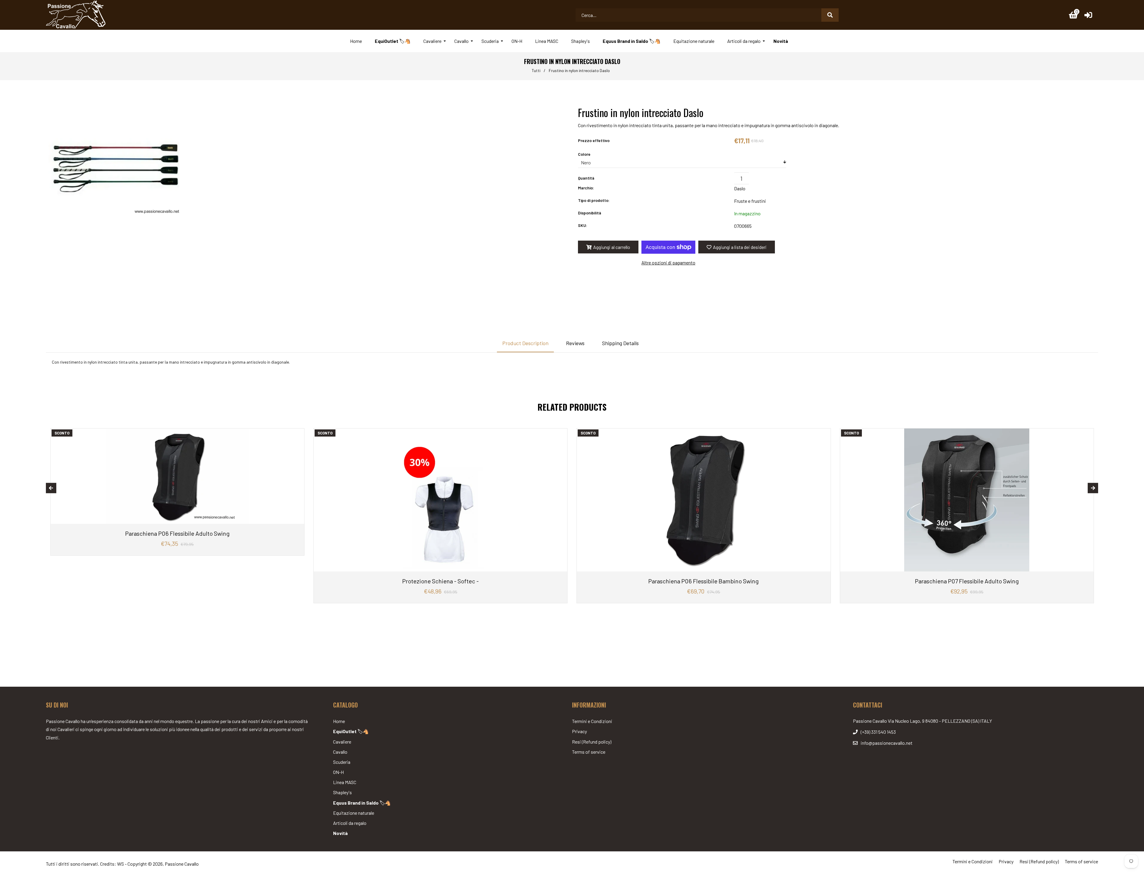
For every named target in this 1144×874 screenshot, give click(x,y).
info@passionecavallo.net (887, 743)
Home (339, 721)
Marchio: (586, 187)
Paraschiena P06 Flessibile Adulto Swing (177, 533)
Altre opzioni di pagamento (668, 262)
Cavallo (340, 752)
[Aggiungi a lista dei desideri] (297, 434)
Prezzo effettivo (594, 140)
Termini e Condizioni (592, 721)
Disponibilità (589, 212)
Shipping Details (620, 343)
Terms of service (588, 752)
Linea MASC (344, 782)
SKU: (582, 225)
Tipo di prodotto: (594, 200)
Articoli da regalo (349, 823)
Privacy (579, 731)
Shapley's (342, 792)
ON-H (338, 772)
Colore (584, 154)
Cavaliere (342, 741)
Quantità (586, 177)
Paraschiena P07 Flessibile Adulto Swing (967, 581)
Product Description (525, 343)
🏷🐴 (351, 731)
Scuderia (341, 762)
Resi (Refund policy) (591, 741)
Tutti (536, 70)
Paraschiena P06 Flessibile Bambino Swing (703, 581)
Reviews (575, 343)
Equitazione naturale (353, 813)
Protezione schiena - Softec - (440, 581)
